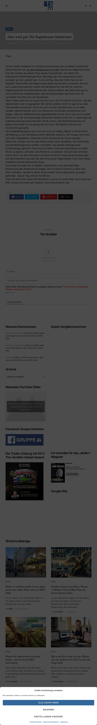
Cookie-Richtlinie (35, 722)
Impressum (64, 722)
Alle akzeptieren (48, 702)
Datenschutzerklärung (51, 722)
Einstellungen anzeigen (48, 716)
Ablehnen (48, 709)
